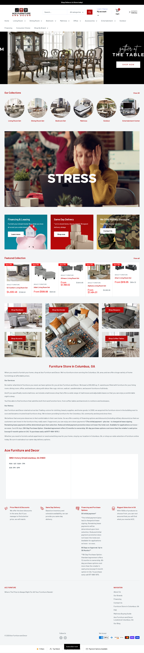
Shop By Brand (40, 28)
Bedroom (50, 21)
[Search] (89, 12)
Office (76, 21)
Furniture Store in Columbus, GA (126, 606)
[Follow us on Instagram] (65, 637)
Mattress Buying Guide (122, 614)
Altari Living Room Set (123, 278)
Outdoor (123, 21)
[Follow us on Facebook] (61, 637)
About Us (117, 592)
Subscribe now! (72, 646)
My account (101, 11)
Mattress (63, 21)
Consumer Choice (23, 28)
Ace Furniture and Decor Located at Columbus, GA (123, 618)
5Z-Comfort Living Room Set (17, 288)
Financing (8, 28)
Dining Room (35, 21)
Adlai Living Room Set (42, 287)
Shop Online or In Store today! (72, 2)
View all (137, 258)
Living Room (18, 21)
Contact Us (118, 603)
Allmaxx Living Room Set (70, 278)
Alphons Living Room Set (97, 286)
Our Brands (118, 595)
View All (136, 93)
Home (6, 21)
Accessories (90, 21)
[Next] (140, 279)
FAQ (115, 610)
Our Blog (117, 623)
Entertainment (107, 21)
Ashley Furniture (13, 285)
